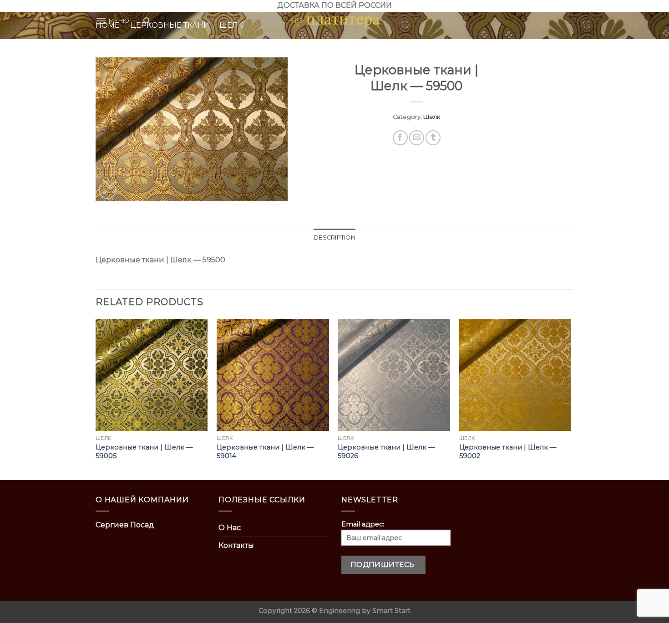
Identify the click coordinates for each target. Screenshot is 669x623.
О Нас (229, 527)
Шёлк (431, 116)
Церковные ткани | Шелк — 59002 (507, 451)
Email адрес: (362, 524)
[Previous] (96, 399)
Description (334, 237)
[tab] (334, 238)
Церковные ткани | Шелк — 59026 (386, 451)
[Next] (571, 399)
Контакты (236, 545)
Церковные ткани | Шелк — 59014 (265, 451)
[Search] (146, 21)
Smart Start (391, 611)
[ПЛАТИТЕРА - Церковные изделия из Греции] (334, 21)
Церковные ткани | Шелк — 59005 (144, 451)
